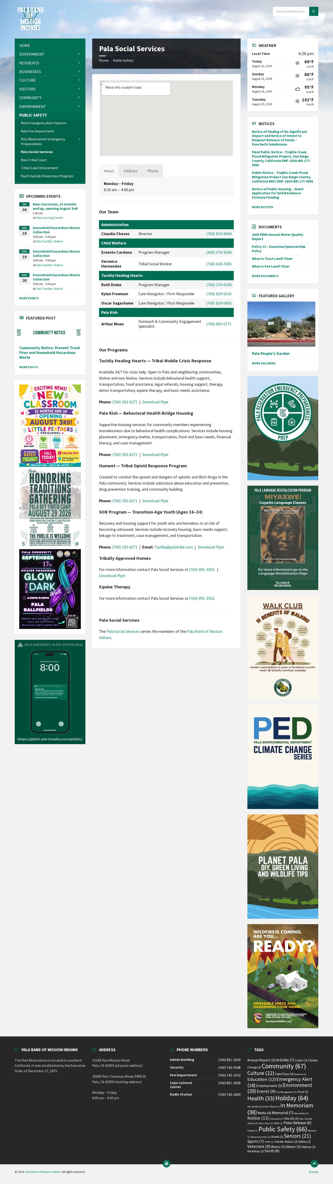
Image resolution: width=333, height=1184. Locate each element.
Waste (278, 1146)
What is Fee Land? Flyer (271, 266)
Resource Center (261, 1136)
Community (283, 1066)
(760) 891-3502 (201, 569)
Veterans (258, 1146)
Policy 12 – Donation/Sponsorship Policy (278, 248)
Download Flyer (155, 401)
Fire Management (286, 1092)
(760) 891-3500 (229, 1060)
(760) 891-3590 (229, 1083)
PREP (278, 1123)
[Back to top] (314, 1163)
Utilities (304, 1142)
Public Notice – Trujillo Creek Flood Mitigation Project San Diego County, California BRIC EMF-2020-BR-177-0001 (282, 177)
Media (264, 1113)
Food (303, 1092)
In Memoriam (280, 1108)
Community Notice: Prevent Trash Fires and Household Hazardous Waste (49, 352)
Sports (255, 1141)
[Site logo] (30, 29)
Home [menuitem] (313, 1172)
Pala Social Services (122, 631)
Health (261, 1098)
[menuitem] (50, 45)
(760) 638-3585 (219, 263)
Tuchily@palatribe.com (173, 547)
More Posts (28, 367)
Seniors (297, 1136)
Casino (301, 1060)
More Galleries (264, 363)
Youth (272, 1150)
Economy (300, 1074)
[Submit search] (313, 11)
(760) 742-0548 (229, 1067)
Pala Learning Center (49, 218)
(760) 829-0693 (219, 303)
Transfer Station (285, 1142)
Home (104, 60)
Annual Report (261, 1060)
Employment (269, 1085)
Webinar (308, 1147)
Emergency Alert (279, 1082)
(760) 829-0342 (219, 293)
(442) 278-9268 (219, 252)
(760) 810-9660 (219, 233)
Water (293, 1146)
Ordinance (276, 1118)
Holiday (291, 1098)
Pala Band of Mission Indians (43, 1172)
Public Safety (123, 60)
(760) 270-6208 (219, 284)
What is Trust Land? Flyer (272, 258)
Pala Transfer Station (49, 241)
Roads (277, 1137)
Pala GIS (291, 1118)
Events (266, 1091)
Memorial (282, 1112)
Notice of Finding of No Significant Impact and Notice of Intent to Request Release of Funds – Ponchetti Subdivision (279, 138)
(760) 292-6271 (125, 401)
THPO (269, 1141)
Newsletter (301, 1113)
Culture (260, 1073)
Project (252, 1130)
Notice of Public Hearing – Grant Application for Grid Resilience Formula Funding (278, 193)
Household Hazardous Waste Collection (56, 230)
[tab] (109, 170)
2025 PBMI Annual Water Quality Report (277, 236)
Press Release (297, 1122)
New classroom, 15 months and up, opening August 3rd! (55, 206)
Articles (285, 1059)
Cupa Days (284, 1074)
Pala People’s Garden (271, 353)
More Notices (262, 207)
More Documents (265, 276)
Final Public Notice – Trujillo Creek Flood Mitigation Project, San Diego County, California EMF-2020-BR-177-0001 (281, 158)
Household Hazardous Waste (263, 1106)
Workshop (255, 1151)
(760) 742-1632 (229, 1075)
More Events (29, 298)
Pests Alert (266, 1123)
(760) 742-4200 (229, 1094)
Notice (258, 1118)
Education (261, 1079)
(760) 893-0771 (219, 323)
